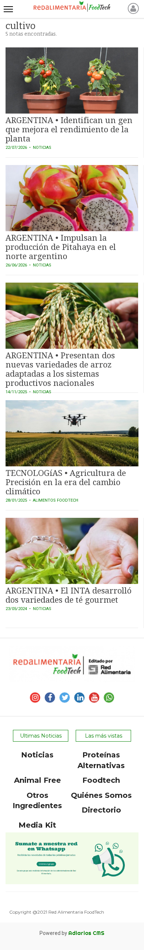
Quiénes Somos (101, 795)
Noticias (37, 754)
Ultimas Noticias (41, 735)
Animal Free (37, 780)
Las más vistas (103, 735)
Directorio (101, 810)
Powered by (72, 933)
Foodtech (101, 780)
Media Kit (37, 825)
